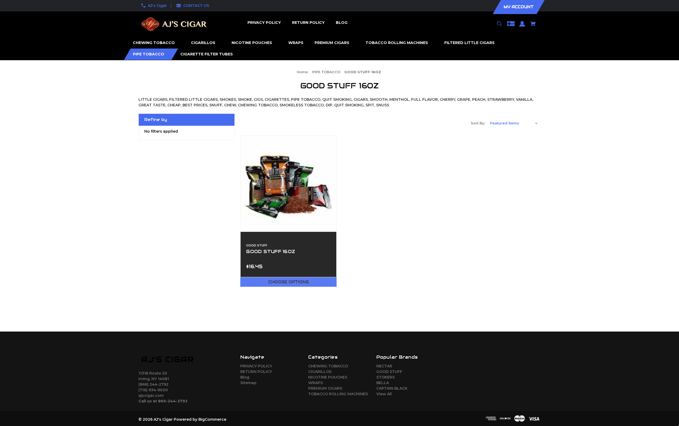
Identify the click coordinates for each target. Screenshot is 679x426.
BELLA (382, 382)
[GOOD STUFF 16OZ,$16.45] (288, 183)
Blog (244, 377)
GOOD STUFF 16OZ (270, 251)
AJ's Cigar (157, 5)
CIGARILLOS (320, 371)
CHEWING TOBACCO (328, 366)
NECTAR (384, 366)
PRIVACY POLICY (256, 366)
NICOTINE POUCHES (327, 377)
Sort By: (478, 123)
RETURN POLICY (256, 371)
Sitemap (248, 382)
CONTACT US (196, 5)
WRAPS (315, 382)
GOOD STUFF (389, 371)
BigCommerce (212, 419)
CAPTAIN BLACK (391, 388)
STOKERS (385, 377)
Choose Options (288, 282)
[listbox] (514, 123)
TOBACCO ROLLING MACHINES (338, 394)
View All (384, 394)
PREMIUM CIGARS (325, 388)
